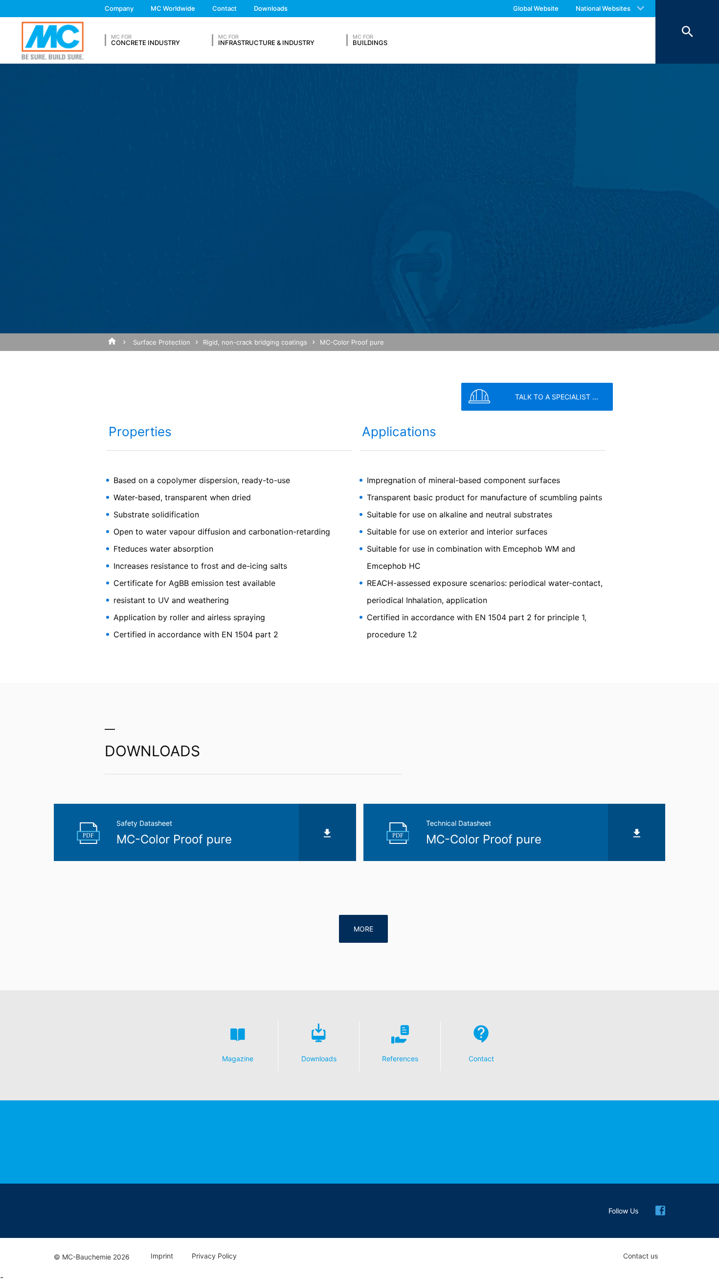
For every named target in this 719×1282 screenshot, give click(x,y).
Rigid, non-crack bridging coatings (255, 342)
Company (119, 8)
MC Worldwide (173, 8)
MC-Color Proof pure (352, 342)
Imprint (162, 1256)
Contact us (640, 1256)
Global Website (536, 8)
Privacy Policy (214, 1256)
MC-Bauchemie (53, 40)
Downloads (271, 8)
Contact (224, 8)
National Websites (603, 8)
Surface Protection (161, 342)
